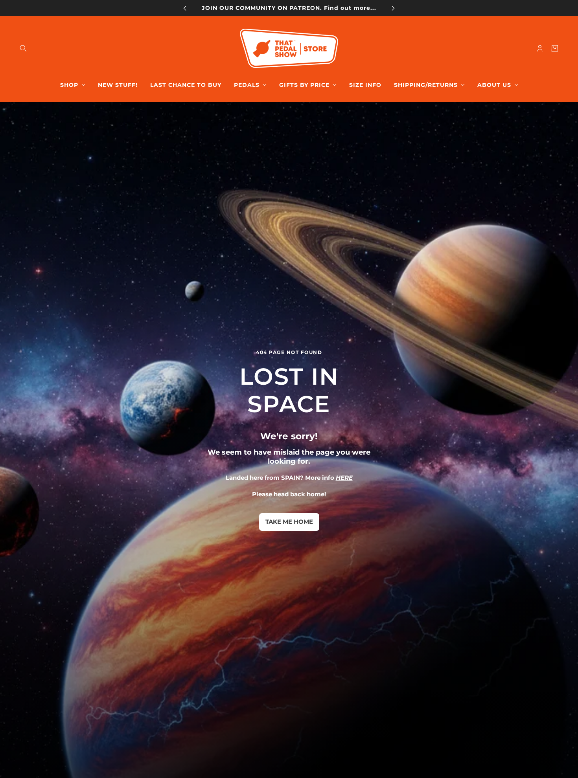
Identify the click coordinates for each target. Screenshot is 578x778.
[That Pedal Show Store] (289, 48)
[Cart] (554, 48)
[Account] (540, 48)
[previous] (184, 8)
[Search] (23, 48)
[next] (393, 8)
